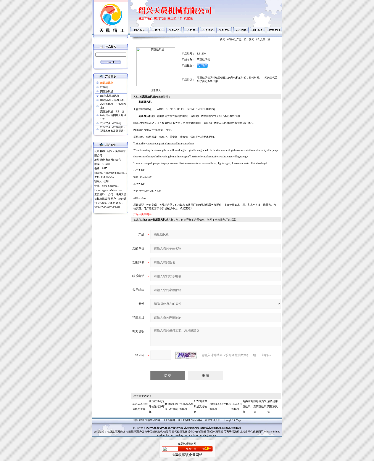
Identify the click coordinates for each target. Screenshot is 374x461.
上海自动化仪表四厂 (251, 431)
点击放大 (156, 90)
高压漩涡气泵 (192, 427)
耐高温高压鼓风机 (248, 406)
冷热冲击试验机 (197, 431)
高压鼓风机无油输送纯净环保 (156, 406)
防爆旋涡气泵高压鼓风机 (259, 406)
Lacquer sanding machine (179, 435)
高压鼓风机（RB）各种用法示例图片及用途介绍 (113, 115)
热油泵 (167, 431)
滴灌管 (219, 431)
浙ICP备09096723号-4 (190, 420)
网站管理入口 (213, 420)
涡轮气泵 (151, 427)
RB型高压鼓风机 (109, 95)
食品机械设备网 (187, 443)
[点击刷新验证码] (186, 355)
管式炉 (211, 431)
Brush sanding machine (205, 435)
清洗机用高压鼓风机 (272, 406)
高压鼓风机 (106, 91)
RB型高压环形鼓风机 (112, 100)
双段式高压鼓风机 (110, 123)
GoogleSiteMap (232, 420)
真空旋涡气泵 (176, 427)
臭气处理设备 (179, 431)
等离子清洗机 (231, 431)
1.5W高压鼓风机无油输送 (200, 406)
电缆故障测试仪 (116, 431)
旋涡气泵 (162, 427)
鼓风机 (104, 87)
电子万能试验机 (154, 431)
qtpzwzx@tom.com (112, 190)
